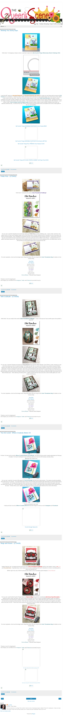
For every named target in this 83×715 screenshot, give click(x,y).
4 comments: (13, 692)
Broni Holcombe (30, 265)
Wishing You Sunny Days (9, 30)
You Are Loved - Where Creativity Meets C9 (16, 433)
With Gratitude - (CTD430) (10, 296)
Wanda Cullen (31, 273)
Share (3, 171)
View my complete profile (5, 711)
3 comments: (13, 425)
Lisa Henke (31, 268)
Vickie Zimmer (31, 272)
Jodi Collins (31, 267)
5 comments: (13, 289)
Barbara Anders (30, 264)
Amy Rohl (31, 261)
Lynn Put (31, 271)
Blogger (33, 713)
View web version (31, 701)
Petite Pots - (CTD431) (8, 176)
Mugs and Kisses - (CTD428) (11, 543)
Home (31, 698)
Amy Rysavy (31, 262)
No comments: (14, 169)
